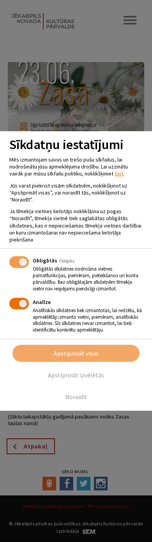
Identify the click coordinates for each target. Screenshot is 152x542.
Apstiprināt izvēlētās (76, 375)
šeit (119, 173)
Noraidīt (76, 397)
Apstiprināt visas (76, 353)
